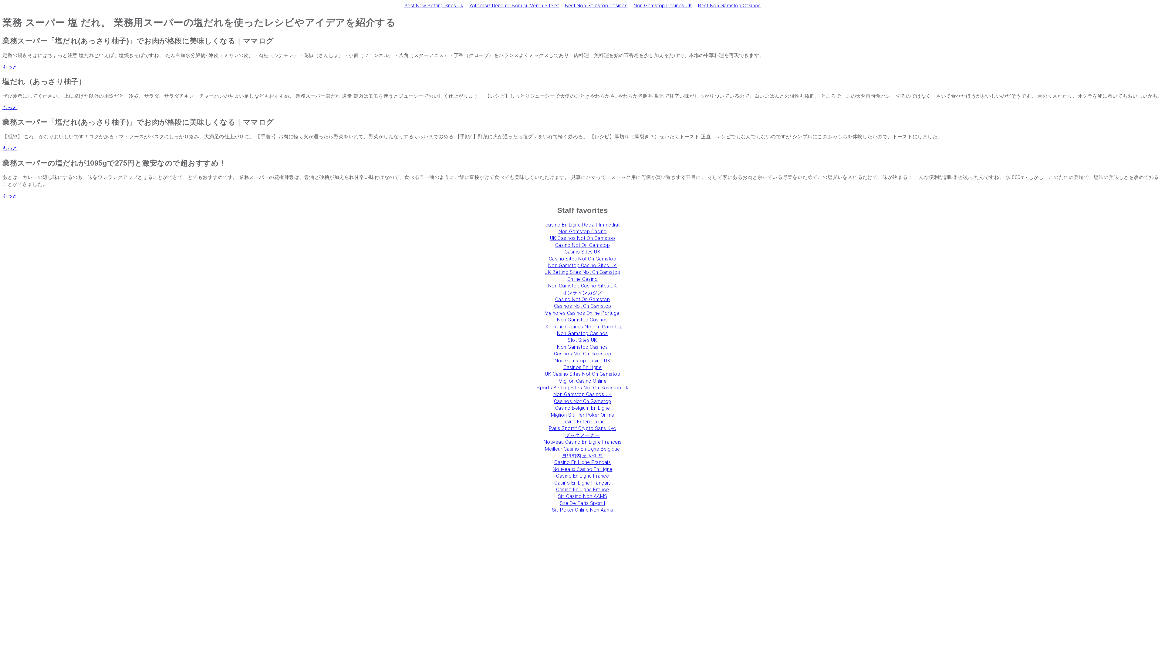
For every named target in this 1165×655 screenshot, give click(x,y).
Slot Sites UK (582, 340)
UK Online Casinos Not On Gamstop (582, 327)
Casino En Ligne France (582, 476)
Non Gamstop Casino (583, 231)
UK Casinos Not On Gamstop (582, 238)
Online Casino (582, 279)
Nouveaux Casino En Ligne (583, 469)
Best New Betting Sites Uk (434, 5)
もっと (10, 67)
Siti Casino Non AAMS (582, 496)
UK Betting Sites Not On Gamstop (582, 272)
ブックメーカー (582, 435)
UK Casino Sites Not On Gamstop (582, 374)
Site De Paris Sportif (583, 503)
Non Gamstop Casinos (582, 320)
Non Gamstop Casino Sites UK (582, 265)
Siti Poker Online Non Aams (582, 510)
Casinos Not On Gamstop (582, 306)
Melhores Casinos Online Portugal (582, 313)
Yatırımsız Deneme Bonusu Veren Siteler (514, 5)
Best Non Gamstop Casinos (596, 5)
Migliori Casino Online (582, 381)
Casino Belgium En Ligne (582, 408)
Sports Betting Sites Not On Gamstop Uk (582, 388)
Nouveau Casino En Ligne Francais (583, 442)
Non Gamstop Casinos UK (662, 5)
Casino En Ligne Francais (582, 462)
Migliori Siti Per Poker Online (582, 415)
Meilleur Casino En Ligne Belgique (582, 449)
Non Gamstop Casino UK (583, 361)
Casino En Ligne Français (582, 483)
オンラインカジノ (582, 293)
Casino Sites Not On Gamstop (582, 259)
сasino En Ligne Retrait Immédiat (582, 225)
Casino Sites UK (583, 252)
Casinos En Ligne (582, 367)
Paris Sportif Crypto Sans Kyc (582, 428)
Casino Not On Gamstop (582, 245)
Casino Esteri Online (582, 422)
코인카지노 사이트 (582, 455)
